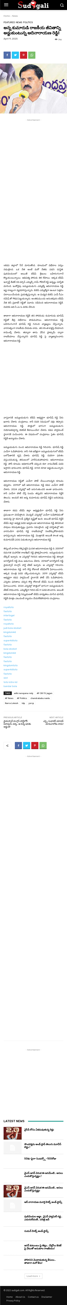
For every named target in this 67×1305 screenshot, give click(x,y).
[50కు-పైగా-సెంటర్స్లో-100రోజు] (13, 1162)
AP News (9, 698)
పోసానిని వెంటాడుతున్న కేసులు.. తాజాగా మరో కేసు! (40, 1261)
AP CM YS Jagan (44, 693)
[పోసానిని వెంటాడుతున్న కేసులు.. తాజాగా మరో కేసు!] (13, 1263)
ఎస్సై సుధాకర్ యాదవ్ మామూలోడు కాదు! (53, 722)
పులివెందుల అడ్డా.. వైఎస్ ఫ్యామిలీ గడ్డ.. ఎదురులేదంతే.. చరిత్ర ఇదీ (43, 1218)
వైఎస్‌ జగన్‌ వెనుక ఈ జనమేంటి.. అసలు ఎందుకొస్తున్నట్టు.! (43, 1175)
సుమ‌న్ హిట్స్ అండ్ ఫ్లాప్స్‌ (36, 1231)
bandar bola (10, 686)
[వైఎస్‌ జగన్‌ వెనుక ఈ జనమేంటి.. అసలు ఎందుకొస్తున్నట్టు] (13, 1191)
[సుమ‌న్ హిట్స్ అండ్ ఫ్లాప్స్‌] (13, 1234)
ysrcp (31, 703)
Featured (9, 22)
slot (6, 678)
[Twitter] (15, 55)
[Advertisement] (33, 156)
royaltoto (9, 607)
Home (7, 15)
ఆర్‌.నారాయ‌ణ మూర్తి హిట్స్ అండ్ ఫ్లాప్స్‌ (43, 1202)
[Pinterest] (23, 55)
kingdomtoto (11, 665)
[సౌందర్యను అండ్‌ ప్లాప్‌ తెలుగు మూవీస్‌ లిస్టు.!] (13, 1148)
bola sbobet (10, 649)
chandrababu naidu (40, 698)
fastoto (8, 611)
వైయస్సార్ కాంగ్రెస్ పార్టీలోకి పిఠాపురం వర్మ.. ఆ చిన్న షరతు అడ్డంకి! (17, 724)
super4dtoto (11, 640)
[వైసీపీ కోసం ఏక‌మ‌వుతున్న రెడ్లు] (13, 1133)
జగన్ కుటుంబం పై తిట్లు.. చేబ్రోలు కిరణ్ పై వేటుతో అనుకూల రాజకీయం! (42, 1247)
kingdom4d (10, 632)
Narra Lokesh (11, 703)
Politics (28, 22)
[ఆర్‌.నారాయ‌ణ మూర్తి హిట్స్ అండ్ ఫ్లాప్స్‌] (13, 1205)
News (15, 15)
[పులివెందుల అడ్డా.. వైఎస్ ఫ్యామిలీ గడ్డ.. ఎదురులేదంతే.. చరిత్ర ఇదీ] (13, 1220)
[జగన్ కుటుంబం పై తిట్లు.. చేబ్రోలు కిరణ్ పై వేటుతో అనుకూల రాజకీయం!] (13, 1249)
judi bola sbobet (12, 628)
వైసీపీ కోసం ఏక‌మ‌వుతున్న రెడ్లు (39, 1129)
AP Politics (22, 698)
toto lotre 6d (10, 682)
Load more (32, 1276)
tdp (23, 703)
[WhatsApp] (31, 55)
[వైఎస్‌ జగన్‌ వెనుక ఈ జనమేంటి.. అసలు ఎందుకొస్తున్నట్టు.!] (13, 1176)
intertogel (9, 615)
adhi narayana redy (23, 693)
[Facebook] (7, 55)
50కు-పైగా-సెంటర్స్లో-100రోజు (40, 1158)
